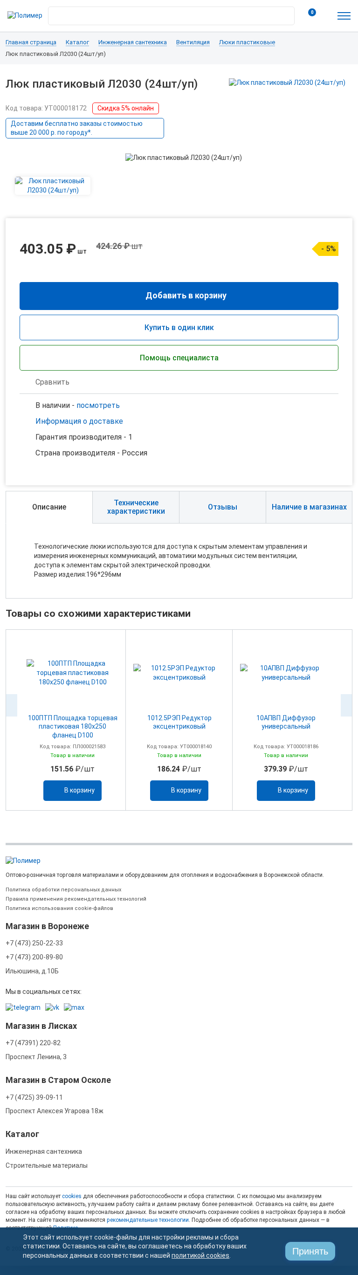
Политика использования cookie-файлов (59, 908)
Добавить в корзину (186, 295)
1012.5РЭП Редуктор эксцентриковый (179, 722)
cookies (72, 1196)
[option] (72, 720)
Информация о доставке (79, 421)
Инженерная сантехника (132, 42)
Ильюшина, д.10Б (32, 971)
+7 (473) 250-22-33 (34, 943)
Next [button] (346, 705)
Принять (310, 1251)
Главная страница (31, 42)
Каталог (77, 42)
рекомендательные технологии (148, 1220)
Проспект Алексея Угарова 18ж (54, 1111)
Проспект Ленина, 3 (36, 1057)
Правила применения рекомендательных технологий (76, 899)
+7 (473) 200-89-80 (34, 957)
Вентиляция (193, 42)
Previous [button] (11, 705)
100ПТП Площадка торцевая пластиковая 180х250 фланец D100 (72, 726)
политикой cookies (200, 1255)
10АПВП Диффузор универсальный (286, 722)
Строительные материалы (47, 1165)
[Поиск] (284, 13)
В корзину (79, 790)
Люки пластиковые (247, 42)
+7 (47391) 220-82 (33, 1043)
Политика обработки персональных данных (63, 890)
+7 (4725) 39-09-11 (34, 1097)
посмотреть (98, 405)
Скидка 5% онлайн (125, 108)
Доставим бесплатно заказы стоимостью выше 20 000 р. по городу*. (77, 128)
